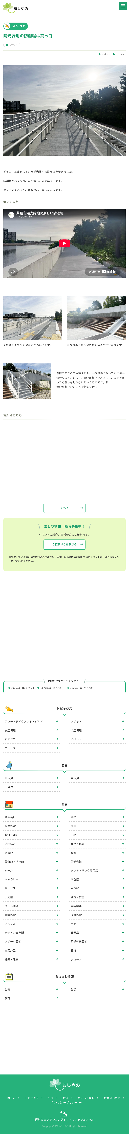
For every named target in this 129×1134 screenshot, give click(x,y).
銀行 (73, 950)
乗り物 (75, 888)
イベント (76, 739)
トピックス (64, 709)
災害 (7, 989)
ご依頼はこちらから (64, 544)
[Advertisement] (64, 604)
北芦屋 (9, 778)
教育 (7, 998)
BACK (64, 508)
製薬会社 (10, 817)
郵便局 (75, 933)
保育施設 (76, 915)
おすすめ (10, 739)
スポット (106, 54)
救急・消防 (11, 835)
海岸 (73, 826)
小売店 (9, 897)
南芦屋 (9, 787)
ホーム (11, 1098)
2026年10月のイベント (82, 687)
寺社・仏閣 (77, 844)
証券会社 (76, 861)
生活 (73, 989)
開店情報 (10, 730)
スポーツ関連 (13, 941)
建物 (73, 817)
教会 (73, 853)
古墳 (73, 835)
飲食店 (75, 879)
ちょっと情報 (64, 977)
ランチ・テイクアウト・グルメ (24, 721)
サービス (10, 888)
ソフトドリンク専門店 (84, 870)
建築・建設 (11, 959)
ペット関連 (11, 906)
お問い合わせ (112, 1098)
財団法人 (10, 844)
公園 (64, 765)
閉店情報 (76, 730)
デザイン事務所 (14, 933)
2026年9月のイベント (53, 687)
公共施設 (10, 826)
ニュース (120, 54)
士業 (73, 924)
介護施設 (10, 950)
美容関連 (76, 906)
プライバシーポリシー (63, 1102)
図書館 (9, 853)
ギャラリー (11, 879)
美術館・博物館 (14, 861)
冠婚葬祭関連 (79, 941)
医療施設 (10, 915)
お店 (64, 804)
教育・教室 (77, 897)
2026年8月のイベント (23, 687)
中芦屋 (75, 778)
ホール (9, 870)
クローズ (76, 959)
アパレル (10, 924)
